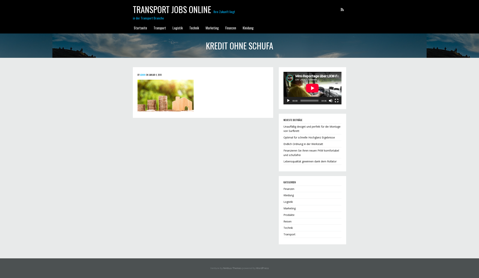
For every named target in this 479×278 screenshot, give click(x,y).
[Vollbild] (336, 101)
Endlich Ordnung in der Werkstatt (303, 144)
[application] (312, 88)
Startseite (140, 27)
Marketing (212, 27)
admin (142, 74)
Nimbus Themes (232, 268)
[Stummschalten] (330, 101)
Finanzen (230, 27)
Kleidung (248, 27)
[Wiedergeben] (288, 101)
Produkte (289, 215)
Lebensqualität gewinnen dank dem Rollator (310, 161)
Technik (194, 27)
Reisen (287, 221)
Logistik (178, 27)
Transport (160, 27)
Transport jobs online (172, 9)
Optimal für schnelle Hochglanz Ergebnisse (309, 137)
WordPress (262, 268)
